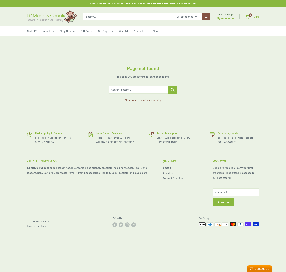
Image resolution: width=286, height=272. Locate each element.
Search (167, 167)
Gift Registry (105, 31)
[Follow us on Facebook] (114, 224)
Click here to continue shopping (143, 100)
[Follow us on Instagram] (127, 224)
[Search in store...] (172, 90)
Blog (155, 31)
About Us (48, 31)
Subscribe (223, 202)
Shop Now (65, 31)
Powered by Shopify (37, 226)
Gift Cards (86, 31)
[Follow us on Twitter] (121, 224)
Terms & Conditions (174, 178)
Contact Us (140, 31)
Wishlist (123, 31)
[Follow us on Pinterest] (133, 224)
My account (224, 18)
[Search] (206, 16)
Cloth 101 (32, 31)
